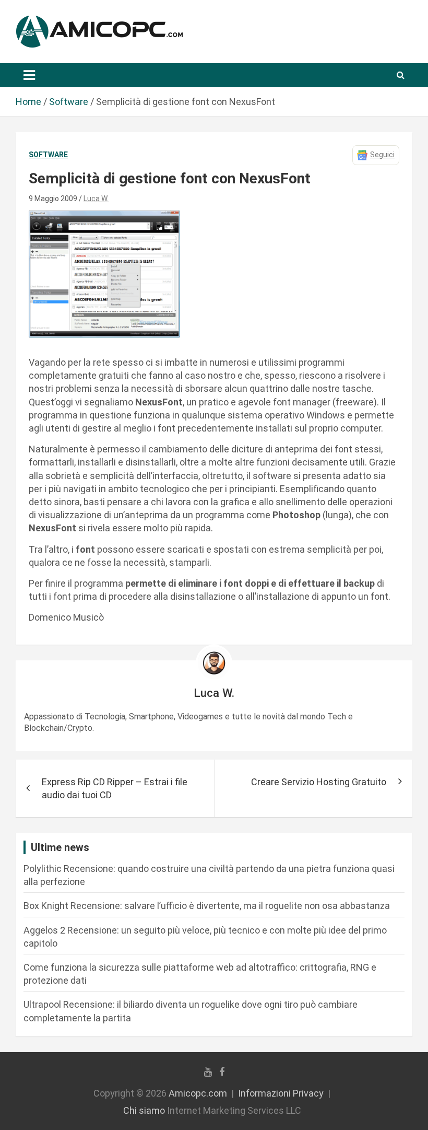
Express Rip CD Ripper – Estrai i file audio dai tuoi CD (114, 788)
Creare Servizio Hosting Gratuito (318, 781)
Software (48, 154)
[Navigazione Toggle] (29, 75)
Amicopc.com (198, 1093)
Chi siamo (144, 1110)
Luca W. (96, 198)
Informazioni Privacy (281, 1093)
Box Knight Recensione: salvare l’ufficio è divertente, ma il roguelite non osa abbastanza (206, 905)
